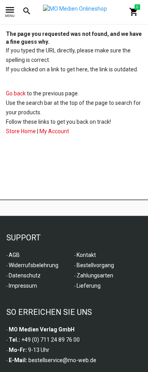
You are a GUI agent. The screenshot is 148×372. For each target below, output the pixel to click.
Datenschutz (25, 275)
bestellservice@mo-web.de (62, 360)
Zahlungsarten (95, 275)
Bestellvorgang (95, 265)
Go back (16, 93)
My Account (54, 131)
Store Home (21, 131)
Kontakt (86, 255)
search (27, 11)
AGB (14, 255)
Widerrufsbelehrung (33, 265)
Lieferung (89, 286)
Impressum (23, 286)
